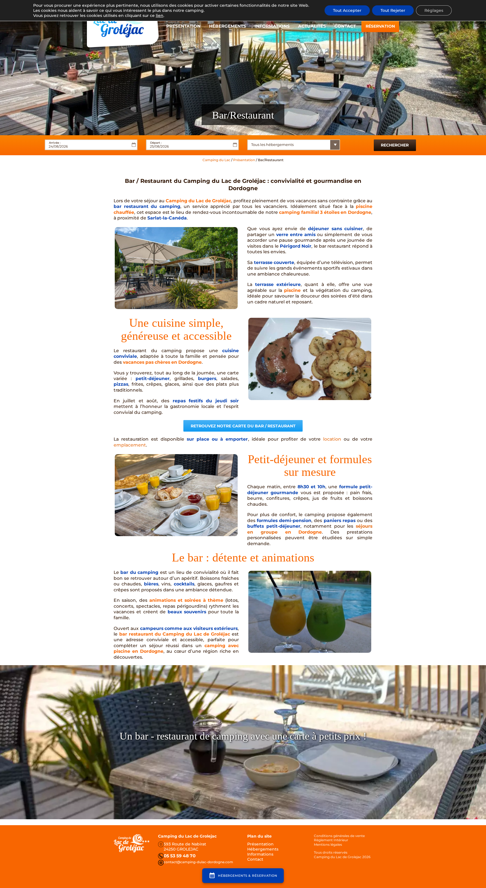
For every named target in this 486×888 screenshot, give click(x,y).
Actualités (312, 26)
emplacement (130, 445)
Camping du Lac (216, 160)
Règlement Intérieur (331, 840)
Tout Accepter (347, 10)
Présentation (183, 26)
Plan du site (259, 836)
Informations (272, 26)
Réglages (433, 10)
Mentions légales (328, 844)
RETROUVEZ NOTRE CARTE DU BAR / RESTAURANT (243, 426)
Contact (345, 26)
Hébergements (227, 26)
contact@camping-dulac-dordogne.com (198, 862)
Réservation (380, 26)
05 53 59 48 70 (179, 855)
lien (159, 15)
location (332, 439)
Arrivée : (54, 143)
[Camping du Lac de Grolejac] (123, 25)
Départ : (155, 143)
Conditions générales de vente (339, 836)
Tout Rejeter (393, 10)
